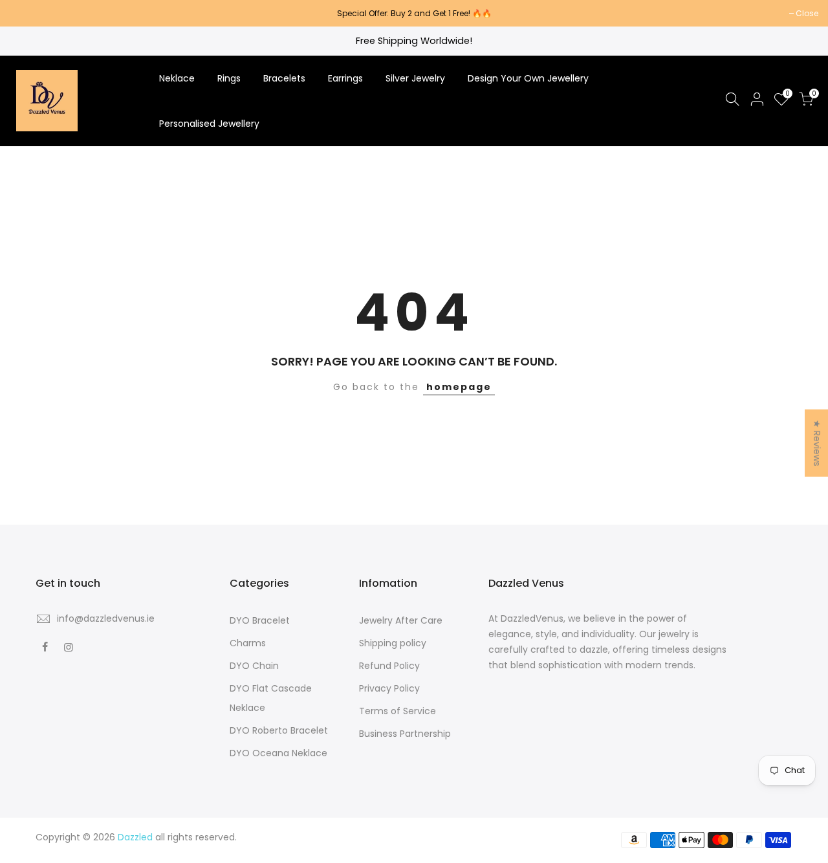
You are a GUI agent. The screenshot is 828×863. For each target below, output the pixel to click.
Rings (229, 78)
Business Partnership (405, 733)
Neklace (177, 78)
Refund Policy (389, 665)
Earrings (345, 78)
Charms (248, 643)
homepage (459, 386)
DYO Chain (254, 665)
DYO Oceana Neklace (278, 753)
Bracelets (284, 78)
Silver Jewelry (415, 78)
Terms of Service (397, 711)
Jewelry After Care (400, 620)
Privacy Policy (389, 688)
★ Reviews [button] (817, 443)
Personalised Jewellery (209, 123)
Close (27, 13)
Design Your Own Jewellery (528, 78)
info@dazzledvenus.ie (106, 618)
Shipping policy (392, 643)
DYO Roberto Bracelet (279, 730)
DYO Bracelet (260, 620)
